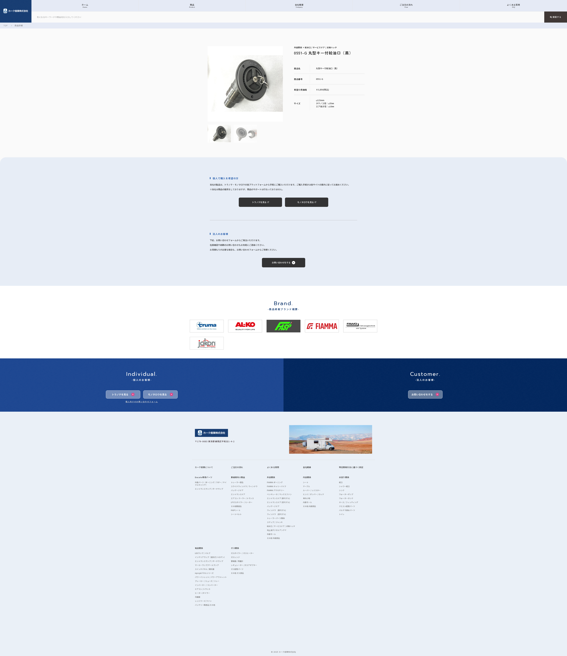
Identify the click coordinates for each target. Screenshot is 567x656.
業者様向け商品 (238, 477)
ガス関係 (235, 548)
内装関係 (307, 477)
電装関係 (199, 548)
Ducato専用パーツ (203, 477)
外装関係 (271, 477)
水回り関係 (344, 477)
